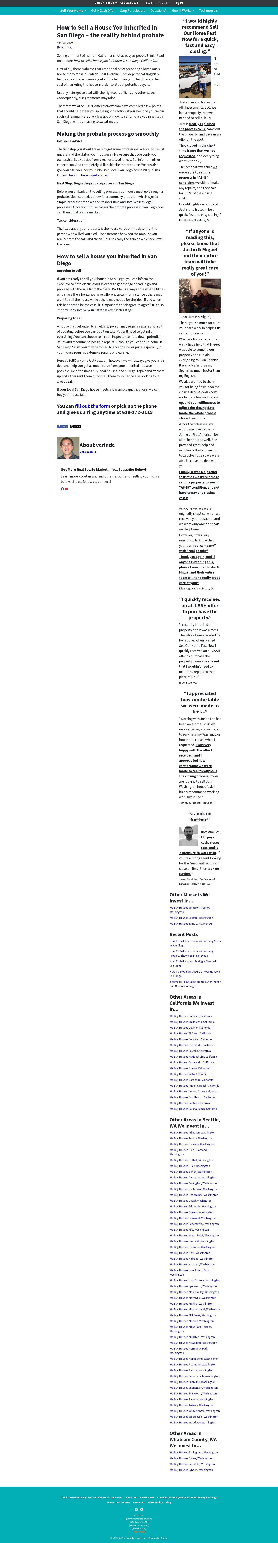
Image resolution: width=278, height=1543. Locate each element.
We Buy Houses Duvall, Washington (191, 1201)
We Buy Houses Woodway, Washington (193, 1423)
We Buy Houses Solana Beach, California (194, 1109)
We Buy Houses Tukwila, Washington (191, 1405)
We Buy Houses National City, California (193, 1057)
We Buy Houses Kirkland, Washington (192, 1259)
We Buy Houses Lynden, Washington (191, 1470)
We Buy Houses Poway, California (189, 1068)
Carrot (164, 1538)
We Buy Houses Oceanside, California (192, 1063)
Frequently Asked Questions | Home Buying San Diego (187, 1497)
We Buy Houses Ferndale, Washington (192, 1464)
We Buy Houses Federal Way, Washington (194, 1224)
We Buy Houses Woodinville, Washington (194, 1417)
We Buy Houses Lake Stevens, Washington (195, 1280)
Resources (139, 1502)
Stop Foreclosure (132, 10)
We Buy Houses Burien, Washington (191, 1172)
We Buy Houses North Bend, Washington (194, 1359)
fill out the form (92, 406)
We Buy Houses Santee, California (190, 1103)
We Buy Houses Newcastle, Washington (193, 1343)
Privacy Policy (155, 1502)
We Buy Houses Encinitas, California (191, 1039)
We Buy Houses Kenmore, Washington (192, 1247)
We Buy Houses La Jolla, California (190, 1051)
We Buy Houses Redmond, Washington (193, 1365)
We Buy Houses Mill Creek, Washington (193, 1315)
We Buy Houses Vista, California (188, 1074)
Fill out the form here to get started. (83, 175)
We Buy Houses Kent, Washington (190, 1253)
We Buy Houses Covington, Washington (193, 1183)
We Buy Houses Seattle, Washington (191, 918)
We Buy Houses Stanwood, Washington (193, 1394)
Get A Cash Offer (103, 10)
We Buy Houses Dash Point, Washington (194, 1189)
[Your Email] (139, 1531)
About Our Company (118, 1502)
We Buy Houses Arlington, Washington (192, 1133)
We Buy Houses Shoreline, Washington (192, 1382)
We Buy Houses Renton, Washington (191, 1370)
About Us (150, 3)
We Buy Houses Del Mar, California (190, 1028)
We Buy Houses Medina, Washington (191, 1304)
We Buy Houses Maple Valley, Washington (194, 1292)
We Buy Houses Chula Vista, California (192, 1022)
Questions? (158, 10)
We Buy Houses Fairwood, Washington (193, 1218)
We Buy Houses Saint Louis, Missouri (191, 924)
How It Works (181, 10)
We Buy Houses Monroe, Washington (192, 1321)
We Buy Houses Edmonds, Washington (193, 1207)
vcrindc (66, 47)
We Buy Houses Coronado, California (191, 1080)
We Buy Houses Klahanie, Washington (192, 1265)
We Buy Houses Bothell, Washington (191, 1160)
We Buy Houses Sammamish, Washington (194, 1376)
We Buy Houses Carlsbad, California (191, 1016)
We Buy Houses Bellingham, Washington (194, 1453)
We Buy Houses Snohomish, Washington (194, 1388)
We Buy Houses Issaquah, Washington (192, 1241)
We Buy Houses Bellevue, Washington (192, 1144)
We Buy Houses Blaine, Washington (191, 1458)
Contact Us (164, 3)
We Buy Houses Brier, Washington (190, 1166)
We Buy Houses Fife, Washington (189, 1230)
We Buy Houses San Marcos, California (192, 1097)
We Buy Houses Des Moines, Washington (194, 1195)
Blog (168, 1502)
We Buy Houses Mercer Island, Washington (195, 1309)
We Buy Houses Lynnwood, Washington (193, 1286)
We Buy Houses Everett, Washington (191, 1212)
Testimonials (208, 10)
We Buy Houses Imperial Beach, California (194, 1086)
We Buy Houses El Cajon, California (190, 1034)
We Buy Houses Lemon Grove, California (194, 1092)
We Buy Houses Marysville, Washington (193, 1298)
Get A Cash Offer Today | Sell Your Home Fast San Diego (91, 1497)
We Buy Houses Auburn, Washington (191, 1138)
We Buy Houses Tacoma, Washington (192, 1399)
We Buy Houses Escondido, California (192, 1045)
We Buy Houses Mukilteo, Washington (192, 1337)
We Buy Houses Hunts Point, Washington (194, 1236)
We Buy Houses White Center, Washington (195, 1411)
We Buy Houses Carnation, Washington (193, 1178)
